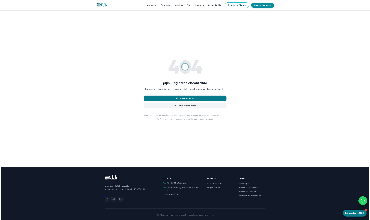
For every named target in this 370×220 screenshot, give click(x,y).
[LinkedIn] (120, 199)
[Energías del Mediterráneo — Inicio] (102, 5)
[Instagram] (113, 199)
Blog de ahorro (214, 187)
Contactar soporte (186, 105)
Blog (189, 5)
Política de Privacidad (248, 187)
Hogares (150, 5)
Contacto (199, 5)
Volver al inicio (187, 98)
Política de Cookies (247, 191)
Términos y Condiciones (250, 195)
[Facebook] (107, 199)
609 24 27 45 (216, 5)
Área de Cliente (238, 5)
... (105, 195)
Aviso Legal (244, 183)
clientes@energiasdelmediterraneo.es (183, 188)
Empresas (165, 5)
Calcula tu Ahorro (262, 5)
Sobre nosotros (214, 183)
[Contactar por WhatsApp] (362, 200)
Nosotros (178, 5)
